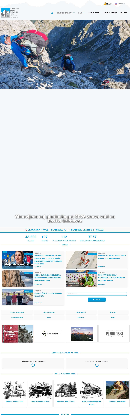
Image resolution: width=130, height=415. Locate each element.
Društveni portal (94, 13)
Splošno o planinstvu (17, 312)
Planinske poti (59, 230)
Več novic (97, 299)
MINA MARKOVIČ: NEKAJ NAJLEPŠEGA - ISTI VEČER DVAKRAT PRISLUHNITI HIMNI (111, 277)
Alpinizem (113, 312)
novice (65, 245)
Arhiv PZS (123, 13)
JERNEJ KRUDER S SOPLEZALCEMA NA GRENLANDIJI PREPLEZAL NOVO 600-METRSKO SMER (47, 277)
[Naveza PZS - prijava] (107, 3)
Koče (45, 230)
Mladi (113, 317)
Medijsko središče (110, 13)
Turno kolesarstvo (17, 317)
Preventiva (81, 317)
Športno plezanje (48, 312)
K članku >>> (38, 266)
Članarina (33, 230)
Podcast (100, 230)
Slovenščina (121, 4)
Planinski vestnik (81, 230)
